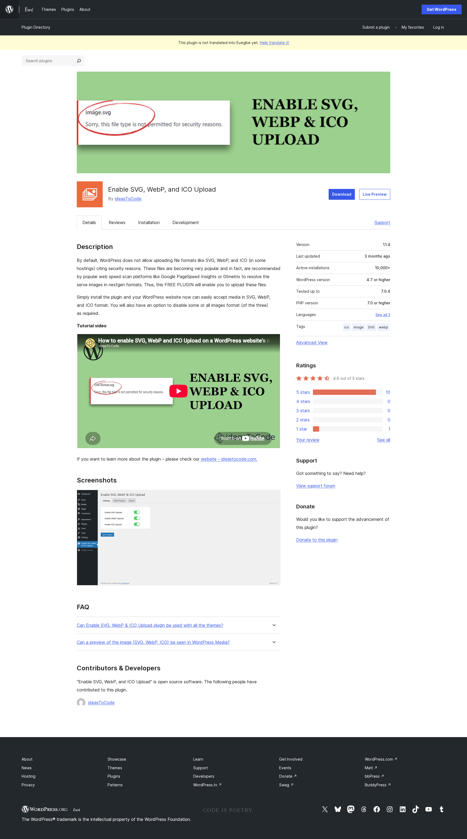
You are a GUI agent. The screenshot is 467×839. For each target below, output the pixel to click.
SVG (371, 327)
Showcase (117, 759)
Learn (198, 759)
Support (382, 222)
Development (185, 222)
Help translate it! (274, 42)
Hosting (28, 776)
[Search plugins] (79, 60)
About (27, 759)
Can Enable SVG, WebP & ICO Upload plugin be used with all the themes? (150, 625)
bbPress (374, 776)
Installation (149, 222)
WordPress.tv (207, 785)
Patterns (115, 785)
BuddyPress (378, 785)
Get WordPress (441, 9)
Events (285, 767)
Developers (203, 776)
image (358, 327)
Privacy (28, 785)
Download (341, 194)
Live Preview (375, 194)
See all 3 (382, 314)
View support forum (315, 485)
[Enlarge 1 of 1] (273, 497)
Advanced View (312, 342)
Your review (307, 439)
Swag (286, 785)
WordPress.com (381, 759)
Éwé (76, 810)
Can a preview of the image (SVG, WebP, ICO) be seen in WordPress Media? (153, 642)
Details (89, 222)
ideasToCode (128, 198)
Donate (288, 776)
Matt (371, 767)
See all (383, 439)
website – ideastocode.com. (228, 459)
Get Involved (290, 759)
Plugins (114, 776)
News (27, 767)
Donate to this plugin (317, 539)
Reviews (117, 222)
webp (383, 327)
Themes (115, 767)
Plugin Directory (36, 27)
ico (346, 327)
